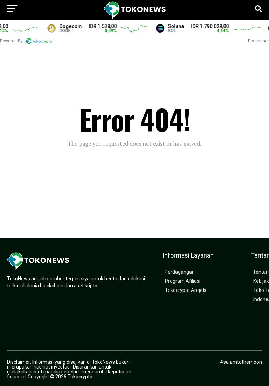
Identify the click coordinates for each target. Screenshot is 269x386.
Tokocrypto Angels (185, 290)
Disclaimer (258, 41)
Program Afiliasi (182, 281)
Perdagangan (180, 272)
